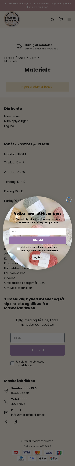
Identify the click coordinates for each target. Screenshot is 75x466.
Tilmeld (37, 240)
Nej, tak (37, 257)
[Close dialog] (69, 200)
